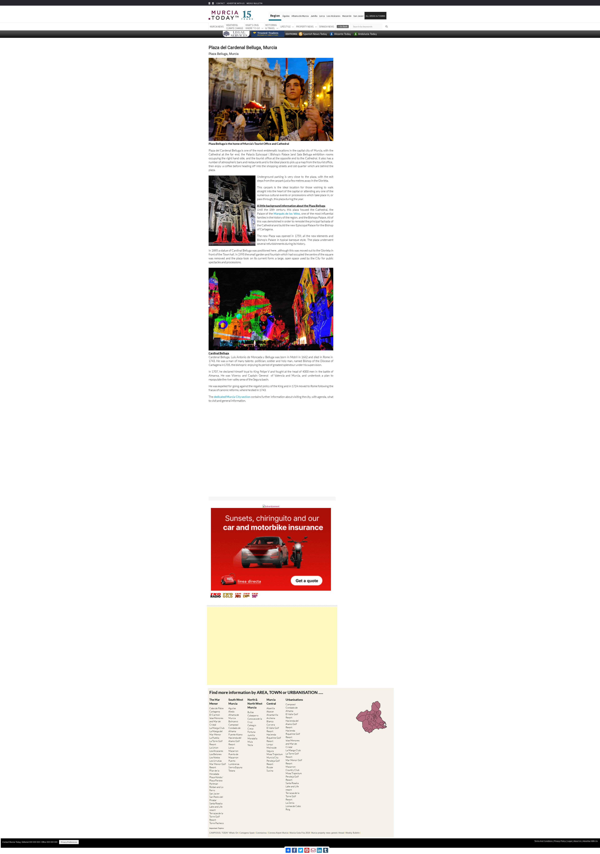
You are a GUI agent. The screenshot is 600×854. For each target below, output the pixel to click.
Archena (271, 718)
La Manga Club (216, 727)
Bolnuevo (233, 721)
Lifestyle (285, 26)
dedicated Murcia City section (232, 396)
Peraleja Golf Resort (273, 762)
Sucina (270, 770)
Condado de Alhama (234, 729)
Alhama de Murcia (300, 16)
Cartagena (214, 711)
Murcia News (217, 26)
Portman (213, 783)
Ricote (270, 767)
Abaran (270, 711)
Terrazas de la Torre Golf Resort (216, 816)
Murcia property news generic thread (327, 833)
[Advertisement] (272, 646)
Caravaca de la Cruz (255, 720)
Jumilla (314, 16)
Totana (231, 770)
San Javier (358, 16)
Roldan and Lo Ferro (216, 789)
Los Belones (215, 754)
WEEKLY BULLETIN (254, 3)
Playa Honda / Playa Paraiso (216, 779)
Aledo (231, 711)
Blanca (270, 721)
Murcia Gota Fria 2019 (300, 833)
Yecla (250, 744)
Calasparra (253, 715)
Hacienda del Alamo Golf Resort (234, 741)
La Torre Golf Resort (215, 743)
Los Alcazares (216, 750)
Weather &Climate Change (234, 26)
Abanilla (271, 708)
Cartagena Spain (247, 833)
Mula (250, 741)
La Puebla (214, 737)
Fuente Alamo (235, 734)
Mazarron (233, 750)
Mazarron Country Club (292, 768)
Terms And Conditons (543, 841)
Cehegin (252, 725)
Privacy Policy (560, 841)
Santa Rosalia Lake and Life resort (215, 806)
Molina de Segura (272, 749)
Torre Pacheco (216, 823)
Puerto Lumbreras (233, 762)
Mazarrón (346, 16)
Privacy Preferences (69, 842)
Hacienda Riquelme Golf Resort (274, 738)
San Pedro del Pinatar (216, 798)
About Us (577, 841)
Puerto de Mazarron (233, 756)
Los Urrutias (215, 760)
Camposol (233, 724)
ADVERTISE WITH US (235, 3)
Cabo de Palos (216, 708)
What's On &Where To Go (252, 26)
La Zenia (290, 802)
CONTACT (220, 3)
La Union (213, 747)
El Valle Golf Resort (273, 729)
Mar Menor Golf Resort (217, 766)
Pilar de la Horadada (214, 772)
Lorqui (270, 744)
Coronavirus (261, 833)
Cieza (250, 728)
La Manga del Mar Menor (216, 733)
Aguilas (232, 708)
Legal (569, 841)
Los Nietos (214, 757)
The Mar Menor (214, 701)
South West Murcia (235, 701)
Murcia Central (271, 701)
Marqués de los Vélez (287, 213)
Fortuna (251, 731)
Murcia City (272, 757)
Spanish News (326, 26)
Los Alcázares (333, 16)
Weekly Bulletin (352, 833)
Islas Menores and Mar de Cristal (216, 721)
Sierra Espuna (235, 767)
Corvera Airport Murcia (278, 833)
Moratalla (252, 738)
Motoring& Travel (271, 26)
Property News (305, 26)
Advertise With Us (590, 841)
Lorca (322, 16)
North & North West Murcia (255, 703)
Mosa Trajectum (275, 754)
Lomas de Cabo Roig (293, 808)
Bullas (251, 712)
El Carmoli (214, 714)
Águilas (286, 16)
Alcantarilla (272, 714)
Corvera (271, 724)
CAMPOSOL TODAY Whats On (223, 833)
